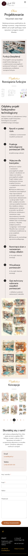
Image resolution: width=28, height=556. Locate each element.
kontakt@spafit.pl (8, 457)
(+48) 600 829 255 (9, 465)
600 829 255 (4, 549)
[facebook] (3, 531)
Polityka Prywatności (19, 549)
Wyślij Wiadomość (11, 523)
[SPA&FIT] (8, 5)
